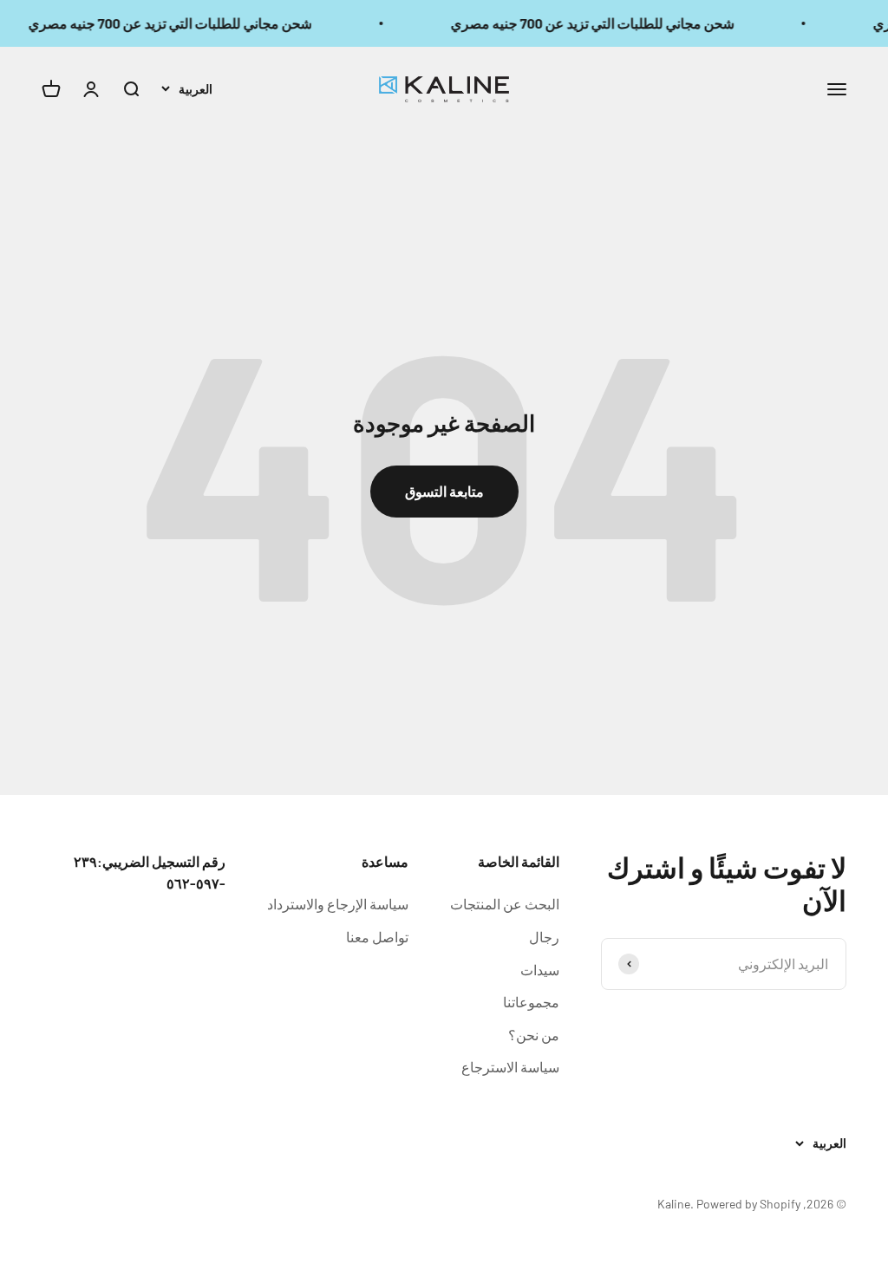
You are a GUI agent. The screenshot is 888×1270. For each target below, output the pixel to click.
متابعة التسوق (444, 491)
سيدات (539, 969)
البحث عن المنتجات (504, 904)
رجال (544, 936)
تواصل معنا (377, 936)
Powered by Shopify (748, 1203)
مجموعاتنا (531, 1001)
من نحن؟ (533, 1034)
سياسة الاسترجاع (510, 1066)
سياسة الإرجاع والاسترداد (337, 904)
